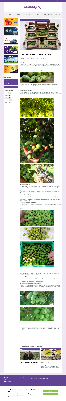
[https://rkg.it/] (11, 41)
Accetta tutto (51, 391)
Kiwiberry (32, 58)
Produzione (7, 80)
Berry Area (57, 14)
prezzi (51, 325)
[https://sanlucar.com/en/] (11, 60)
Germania (27, 58)
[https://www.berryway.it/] (11, 50)
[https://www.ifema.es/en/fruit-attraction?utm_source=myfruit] (11, 69)
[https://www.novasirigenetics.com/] (11, 22)
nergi (37, 58)
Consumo (7, 83)
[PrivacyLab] (40, 398)
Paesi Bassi (42, 58)
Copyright (6, 102)
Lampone (6, 95)
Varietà (6, 86)
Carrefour (6, 97)
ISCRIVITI (38, 380)
